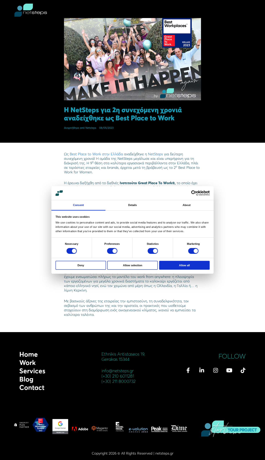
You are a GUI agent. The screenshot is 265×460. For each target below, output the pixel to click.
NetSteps (156, 154)
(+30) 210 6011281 (117, 376)
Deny (81, 265)
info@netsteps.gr (117, 370)
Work (27, 362)
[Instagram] (215, 370)
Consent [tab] (78, 205)
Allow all (184, 265)
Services (32, 371)
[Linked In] (201, 370)
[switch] (112, 251)
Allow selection (132, 265)
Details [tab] (132, 205)
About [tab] (187, 205)
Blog (26, 379)
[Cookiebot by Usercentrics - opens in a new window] (194, 193)
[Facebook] (188, 370)
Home (28, 354)
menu (248, 10)
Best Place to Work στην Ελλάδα (96, 154)
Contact (32, 387)
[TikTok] (243, 370)
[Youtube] (229, 370)
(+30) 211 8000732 (118, 381)
